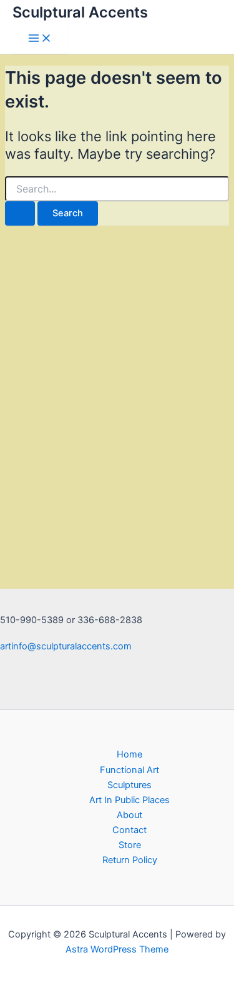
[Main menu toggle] (39, 39)
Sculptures (129, 785)
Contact (129, 830)
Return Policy (129, 860)
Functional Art (129, 770)
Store (130, 845)
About (129, 815)
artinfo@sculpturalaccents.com (66, 646)
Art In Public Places (129, 800)
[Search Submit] (20, 213)
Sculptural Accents (80, 12)
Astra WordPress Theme (117, 949)
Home (129, 754)
